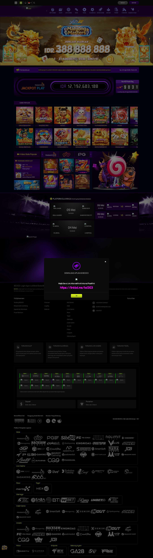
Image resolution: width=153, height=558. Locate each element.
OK (76, 296)
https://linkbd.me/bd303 (76, 287)
